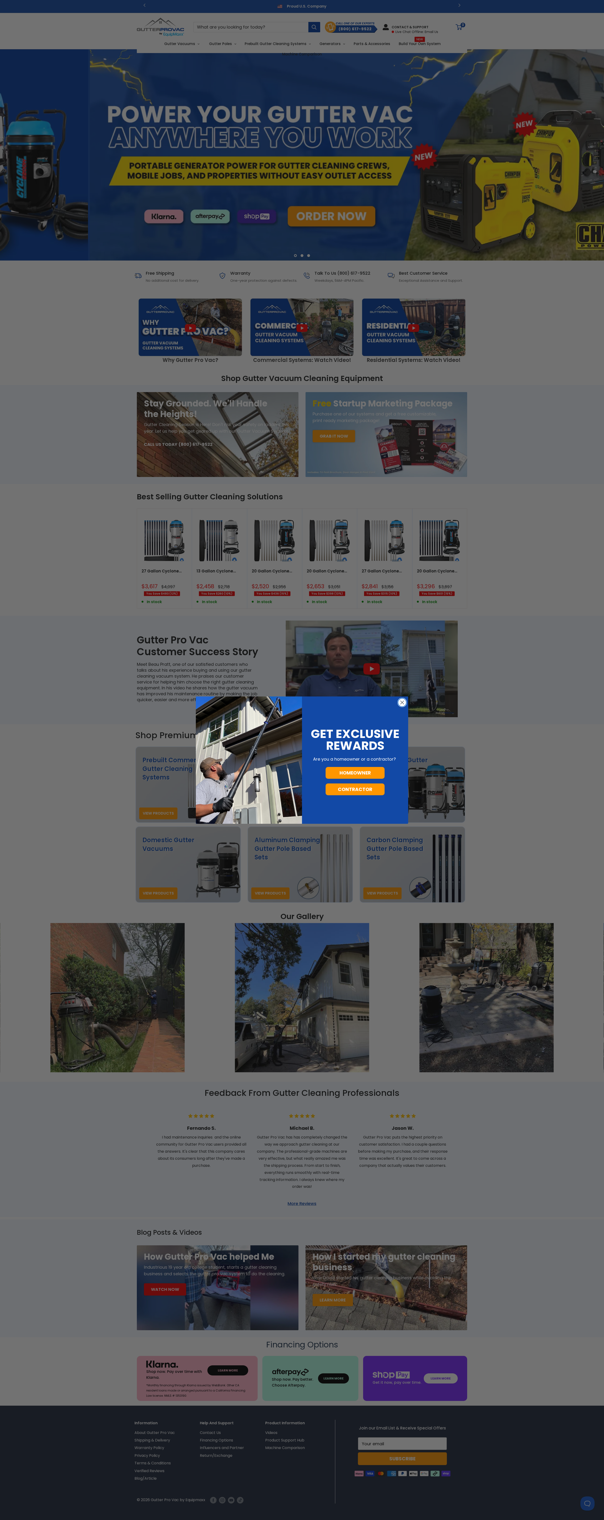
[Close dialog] (402, 702)
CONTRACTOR (355, 789)
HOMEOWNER (355, 773)
